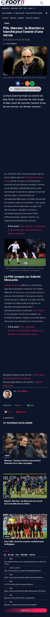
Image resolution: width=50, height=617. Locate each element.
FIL (5, 555)
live (17, 555)
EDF (20, 8)
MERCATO (5, 8)
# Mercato (8, 418)
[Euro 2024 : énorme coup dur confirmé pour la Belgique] (25, 526)
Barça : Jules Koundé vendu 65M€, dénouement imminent (25, 591)
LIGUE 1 (31, 8)
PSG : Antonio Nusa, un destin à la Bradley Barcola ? (22, 571)
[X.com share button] (22, 83)
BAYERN (21, 18)
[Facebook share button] (18, 83)
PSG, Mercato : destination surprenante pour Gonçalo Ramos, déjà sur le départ (27, 230)
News (7, 456)
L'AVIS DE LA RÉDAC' (32, 18)
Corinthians (25, 378)
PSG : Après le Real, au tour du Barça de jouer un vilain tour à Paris (25, 563)
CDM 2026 (14, 8)
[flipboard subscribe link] (9, 412)
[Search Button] (42, 3)
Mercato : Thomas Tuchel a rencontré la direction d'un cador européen (22, 461)
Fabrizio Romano (12, 285)
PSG (25, 8)
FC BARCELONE (19, 13)
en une (11, 555)
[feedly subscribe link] (30, 405)
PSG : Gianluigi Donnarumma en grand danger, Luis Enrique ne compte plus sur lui (25, 330)
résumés (24, 555)
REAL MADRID (7, 13)
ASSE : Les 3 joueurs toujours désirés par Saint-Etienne (23, 577)
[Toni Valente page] (7, 394)
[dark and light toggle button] (46, 13)
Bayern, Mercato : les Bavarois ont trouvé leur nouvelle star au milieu (23, 502)
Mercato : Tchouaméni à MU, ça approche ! (19, 598)
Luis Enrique (38, 310)
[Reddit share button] (27, 83)
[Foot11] (12, 3)
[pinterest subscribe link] (21, 412)
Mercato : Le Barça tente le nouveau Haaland (20, 605)
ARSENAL (13, 18)
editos (32, 555)
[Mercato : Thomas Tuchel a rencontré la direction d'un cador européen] (25, 445)
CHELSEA (5, 18)
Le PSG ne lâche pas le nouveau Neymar (18, 584)
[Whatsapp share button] (32, 83)
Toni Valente (11, 43)
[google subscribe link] (18, 405)
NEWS (6, 23)
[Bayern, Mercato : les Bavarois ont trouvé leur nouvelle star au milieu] (25, 485)
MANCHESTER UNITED (34, 13)
